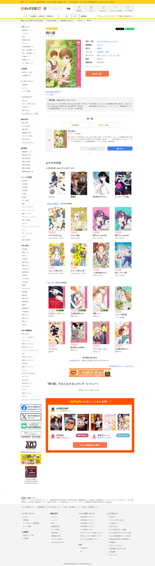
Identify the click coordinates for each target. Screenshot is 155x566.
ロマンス (112, 55)
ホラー (24, 230)
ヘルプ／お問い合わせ (29, 104)
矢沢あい (24, 325)
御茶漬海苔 (25, 272)
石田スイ (24, 255)
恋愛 (23, 204)
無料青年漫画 (26, 165)
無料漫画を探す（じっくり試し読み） (121, 366)
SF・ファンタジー (27, 233)
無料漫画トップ (26, 30)
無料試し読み (97, 74)
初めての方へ (26, 110)
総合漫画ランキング (87, 517)
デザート (24, 390)
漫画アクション (26, 393)
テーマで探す (26, 126)
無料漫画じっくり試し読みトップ (49, 507)
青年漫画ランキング (87, 526)
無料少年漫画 (26, 168)
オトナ (75, 16)
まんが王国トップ (28, 507)
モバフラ (24, 396)
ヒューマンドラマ (27, 207)
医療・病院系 (26, 240)
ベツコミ (24, 370)
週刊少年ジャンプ (27, 347)
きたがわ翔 (25, 278)
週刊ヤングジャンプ (28, 360)
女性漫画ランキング (87, 520)
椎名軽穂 (24, 292)
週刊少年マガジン (27, 357)
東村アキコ (25, 315)
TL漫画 (24, 194)
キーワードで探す (27, 136)
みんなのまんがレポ (28, 142)
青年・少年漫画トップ (29, 53)
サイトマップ (114, 555)
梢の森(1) (72, 131)
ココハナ (50, 282)
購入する (120, 148)
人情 (117, 55)
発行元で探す (26, 139)
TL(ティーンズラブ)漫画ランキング (92, 533)
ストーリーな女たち (28, 337)
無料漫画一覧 (26, 155)
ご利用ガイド (26, 107)
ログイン (24, 88)
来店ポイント (130, 16)
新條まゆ (24, 295)
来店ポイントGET (27, 72)
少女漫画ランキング (87, 523)
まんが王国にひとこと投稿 (30, 113)
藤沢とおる (25, 318)
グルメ (24, 236)
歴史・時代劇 (26, 220)
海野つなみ (25, 262)
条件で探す (25, 123)
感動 (98, 55)
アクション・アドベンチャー (31, 227)
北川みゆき (25, 282)
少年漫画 (24, 190)
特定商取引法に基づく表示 (118, 548)
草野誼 (24, 285)
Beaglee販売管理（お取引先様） (120, 539)
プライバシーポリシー (116, 545)
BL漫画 (24, 197)
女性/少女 (42, 16)
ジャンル (102, 16)
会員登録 (24, 85)
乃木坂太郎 (25, 311)
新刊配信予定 (26, 40)
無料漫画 (83, 16)
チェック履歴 (26, 91)
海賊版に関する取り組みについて (31, 452)
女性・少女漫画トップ (29, 50)
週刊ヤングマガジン (28, 344)
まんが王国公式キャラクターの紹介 (121, 533)
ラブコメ (104, 55)
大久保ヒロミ (26, 269)
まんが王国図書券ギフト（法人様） (121, 536)
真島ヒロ (24, 321)
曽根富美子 (25, 302)
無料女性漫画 (26, 158)
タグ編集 (50, 94)
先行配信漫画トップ (28, 46)
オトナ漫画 (25, 200)
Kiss (23, 353)
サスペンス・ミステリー (29, 217)
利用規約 (112, 542)
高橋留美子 (25, 308)
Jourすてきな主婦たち (29, 373)
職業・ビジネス (26, 213)
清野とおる (25, 298)
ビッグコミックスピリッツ (30, 350)
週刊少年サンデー (27, 383)
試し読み (93, 148)
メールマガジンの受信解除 (31, 523)
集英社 (99, 48)
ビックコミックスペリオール (31, 400)
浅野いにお (25, 252)
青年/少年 (50, 16)
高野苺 (24, 305)
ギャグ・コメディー (28, 210)
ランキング (112, 16)
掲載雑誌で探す (26, 133)
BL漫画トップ (26, 60)
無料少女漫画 (26, 161)
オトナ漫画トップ (27, 63)
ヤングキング (26, 386)
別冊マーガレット (27, 367)
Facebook (84, 548)
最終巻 (76, 125)
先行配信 (33, 16)
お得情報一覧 (26, 75)
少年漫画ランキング (87, 529)
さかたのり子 (26, 288)
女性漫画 (24, 180)
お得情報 (25, 538)
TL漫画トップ (26, 56)
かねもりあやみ (107, 41)
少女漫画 (24, 184)
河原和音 (24, 275)
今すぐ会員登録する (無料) (90, 445)
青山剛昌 (24, 249)
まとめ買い (105, 125)
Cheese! (24, 363)
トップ (25, 16)
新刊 (121, 16)
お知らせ (24, 100)
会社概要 (112, 552)
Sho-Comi (25, 380)
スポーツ (24, 223)
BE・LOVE (25, 334)
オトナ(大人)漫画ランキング (90, 539)
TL (58, 16)
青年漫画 (24, 187)
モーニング (25, 376)
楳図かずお (25, 265)
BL (67, 16)
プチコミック (26, 340)
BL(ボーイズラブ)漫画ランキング (91, 536)
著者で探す (25, 129)
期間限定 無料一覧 (27, 171)
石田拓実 (24, 259)
